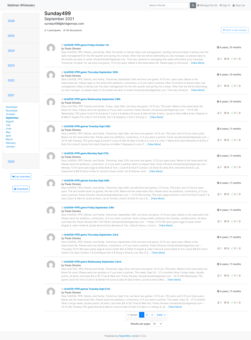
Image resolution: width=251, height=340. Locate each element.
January (10, 146)
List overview (22, 176)
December (11, 106)
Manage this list (208, 5)
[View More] (197, 62)
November (12, 110)
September (12, 117)
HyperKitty (125, 335)
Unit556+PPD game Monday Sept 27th (86, 153)
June (8, 128)
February (11, 142)
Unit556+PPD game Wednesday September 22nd (92, 261)
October (10, 114)
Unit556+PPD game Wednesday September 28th (92, 99)
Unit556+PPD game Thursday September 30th (91, 72)
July (8, 124)
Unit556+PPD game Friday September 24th (89, 207)
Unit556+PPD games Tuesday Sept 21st (87, 288)
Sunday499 (57, 13)
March (9, 139)
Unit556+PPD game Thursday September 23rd (91, 234)
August (10, 121)
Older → (161, 314)
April (8, 135)
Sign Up (240, 5)
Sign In (226, 5)
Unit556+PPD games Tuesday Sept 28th (87, 126)
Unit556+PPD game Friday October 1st (86, 44)
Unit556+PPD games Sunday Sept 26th (86, 180)
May (8, 132)
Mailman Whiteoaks (21, 5)
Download (22, 188)
